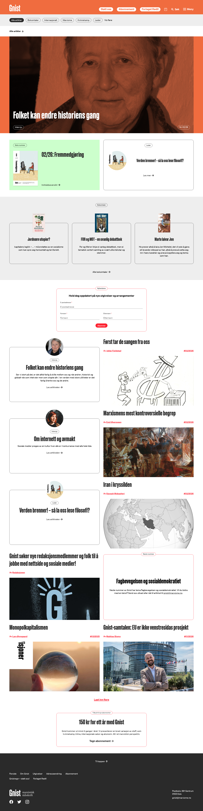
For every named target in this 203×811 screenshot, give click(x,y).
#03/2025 (95, 636)
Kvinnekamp (83, 20)
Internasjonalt (50, 20)
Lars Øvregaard (19, 636)
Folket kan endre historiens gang (56, 115)
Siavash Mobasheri (115, 493)
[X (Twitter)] (19, 803)
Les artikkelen (53, 387)
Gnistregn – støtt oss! (19, 778)
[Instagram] (27, 803)
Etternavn (107, 313)
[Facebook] (11, 803)
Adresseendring (54, 773)
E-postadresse (66, 302)
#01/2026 (189, 636)
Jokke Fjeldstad (113, 350)
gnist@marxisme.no (173, 593)
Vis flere (108, 20)
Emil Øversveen (113, 422)
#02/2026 (189, 350)
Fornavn (63, 313)
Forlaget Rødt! (150, 9)
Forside (12, 773)
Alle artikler (16, 20)
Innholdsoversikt (49, 185)
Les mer (147, 175)
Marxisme (67, 20)
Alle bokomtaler (100, 272)
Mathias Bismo (113, 636)
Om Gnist (24, 773)
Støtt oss (106, 9)
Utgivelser (38, 773)
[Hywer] (14, 8)
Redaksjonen (18, 572)
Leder (98, 20)
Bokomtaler (33, 20)
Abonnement (126, 9)
